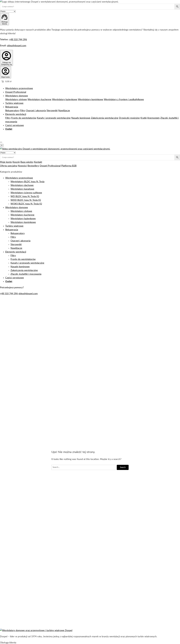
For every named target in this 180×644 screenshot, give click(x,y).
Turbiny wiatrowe (14, 103)
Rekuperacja (11, 107)
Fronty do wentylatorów (23, 118)
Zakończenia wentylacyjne (104, 118)
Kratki (143, 118)
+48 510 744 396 (18, 39)
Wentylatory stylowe (16, 99)
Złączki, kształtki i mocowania (26, 274)
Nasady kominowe (80, 118)
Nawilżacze (64, 110)
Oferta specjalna (8, 166)
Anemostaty (153, 118)
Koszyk (16, 162)
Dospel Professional (15, 92)
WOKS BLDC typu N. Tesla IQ (26, 204)
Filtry (22, 110)
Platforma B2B (69, 166)
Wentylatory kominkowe (90, 99)
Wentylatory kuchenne (39, 99)
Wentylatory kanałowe (22, 189)
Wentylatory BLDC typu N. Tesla (27, 182)
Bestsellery (33, 166)
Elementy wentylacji (15, 114)
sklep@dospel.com (16, 46)
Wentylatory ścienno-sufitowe (26, 193)
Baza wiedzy (26, 162)
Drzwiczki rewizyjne (129, 118)
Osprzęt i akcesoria (36, 110)
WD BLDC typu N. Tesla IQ (25, 196)
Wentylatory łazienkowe (64, 99)
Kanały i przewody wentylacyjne (54, 118)
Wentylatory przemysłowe (19, 88)
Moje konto (6, 162)
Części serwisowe (14, 125)
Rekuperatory (12, 110)
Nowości (22, 166)
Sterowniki (52, 110)
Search (123, 467)
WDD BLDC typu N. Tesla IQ (26, 200)
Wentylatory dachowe (22, 185)
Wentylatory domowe (16, 96)
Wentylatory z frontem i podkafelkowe (124, 99)
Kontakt (38, 162)
